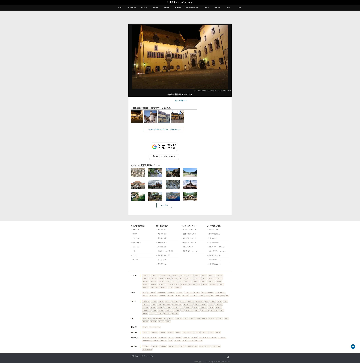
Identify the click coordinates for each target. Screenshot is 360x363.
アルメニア (183, 275)
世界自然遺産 (162, 234)
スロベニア (153, 281)
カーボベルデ (199, 301)
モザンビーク (189, 310)
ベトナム (178, 295)
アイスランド (146, 275)
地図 (228, 7)
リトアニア (145, 287)
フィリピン (170, 295)
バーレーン (145, 321)
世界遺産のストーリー (216, 260)
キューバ (171, 337)
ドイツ (181, 281)
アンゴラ (154, 301)
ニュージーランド (173, 346)
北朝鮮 (217, 295)
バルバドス (177, 340)
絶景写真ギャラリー (215, 255)
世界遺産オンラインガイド (180, 2)
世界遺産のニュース (215, 264)
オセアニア (136, 260)
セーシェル (167, 307)
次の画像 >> (180, 100)
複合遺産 (178, 7)
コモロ (159, 304)
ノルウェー (187, 281)
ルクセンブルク (155, 287)
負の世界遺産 (162, 247)
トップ (120, 7)
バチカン (203, 281)
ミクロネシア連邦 (147, 349)
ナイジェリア (203, 307)
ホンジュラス (198, 340)
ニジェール (218, 307)
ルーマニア (163, 287)
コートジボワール (188, 304)
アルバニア (175, 275)
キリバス (155, 346)
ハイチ (170, 340)
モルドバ (205, 284)
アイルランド (155, 275)
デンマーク (174, 281)
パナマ (184, 340)
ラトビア (221, 284)
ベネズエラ (205, 332)
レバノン (167, 321)
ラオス (207, 295)
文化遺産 (155, 7)
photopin (223, 90)
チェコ (167, 281)
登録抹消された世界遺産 (165, 251)
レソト (151, 313)
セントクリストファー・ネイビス (208, 337)
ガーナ (219, 301)
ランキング (144, 7)
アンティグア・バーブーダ (149, 337)
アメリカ (145, 327)
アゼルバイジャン (165, 275)
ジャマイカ (194, 337)
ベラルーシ (153, 284)
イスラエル (178, 318)
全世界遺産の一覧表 (192, 7)
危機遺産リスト (163, 242)
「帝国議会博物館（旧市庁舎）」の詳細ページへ (164, 129)
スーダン (153, 307)
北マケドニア (178, 287)
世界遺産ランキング (189, 229)
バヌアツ (182, 346)
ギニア (225, 301)
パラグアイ (190, 332)
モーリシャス (205, 310)
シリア (220, 318)
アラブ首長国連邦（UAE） (160, 318)
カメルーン (191, 301)
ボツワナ (161, 310)
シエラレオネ (218, 304)
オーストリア (153, 278)
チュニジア (189, 307)
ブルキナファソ (147, 310)
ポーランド (192, 284)
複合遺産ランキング (189, 242)
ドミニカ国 (156, 340)
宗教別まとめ (213, 238)
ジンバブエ (145, 307)
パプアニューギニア (192, 346)
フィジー (207, 346)
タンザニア (175, 307)
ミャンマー (193, 295)
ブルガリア (145, 284)
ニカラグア (163, 340)
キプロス (161, 278)
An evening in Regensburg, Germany (209, 90)
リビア (222, 310)
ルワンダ (145, 313)
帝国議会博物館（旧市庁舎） (180, 94)
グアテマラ (178, 337)
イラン (191, 318)
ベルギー (161, 284)
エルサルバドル (162, 337)
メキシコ (157, 327)
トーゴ (195, 307)
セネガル (160, 307)
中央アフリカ (158, 313)
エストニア (219, 275)
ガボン (207, 301)
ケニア (153, 304)
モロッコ (197, 310)
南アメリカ (136, 247)
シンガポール (188, 292)
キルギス (167, 278)
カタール (204, 318)
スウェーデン (212, 278)
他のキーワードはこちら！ (217, 247)
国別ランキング (188, 247)
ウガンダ (161, 301)
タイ (203, 292)
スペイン (220, 278)
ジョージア (198, 278)
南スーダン (175, 313)
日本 (222, 295)
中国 (212, 295)
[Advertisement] (216, 127)
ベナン (154, 310)
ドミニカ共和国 (147, 340)
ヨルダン (161, 321)
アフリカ (135, 255)
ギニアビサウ (146, 304)
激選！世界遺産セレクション (218, 251)
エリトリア (183, 301)
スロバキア (145, 281)
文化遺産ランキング (189, 234)
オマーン (197, 318)
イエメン (171, 318)
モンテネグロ (213, 284)
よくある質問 (162, 260)
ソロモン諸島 (163, 346)
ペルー (211, 332)
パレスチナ (153, 321)
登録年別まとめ (214, 229)
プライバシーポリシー (148, 356)
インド (144, 292)
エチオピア (175, 301)
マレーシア (185, 295)
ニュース (206, 7)
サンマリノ (190, 278)
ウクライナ (211, 275)
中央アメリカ (136, 242)
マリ (182, 310)
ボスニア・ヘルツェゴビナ (172, 284)
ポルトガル (184, 284)
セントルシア (222, 337)
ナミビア (211, 307)
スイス (204, 278)
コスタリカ (186, 337)
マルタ (199, 284)
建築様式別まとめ (214, 234)
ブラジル (197, 332)
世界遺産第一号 (214, 242)
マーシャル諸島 (216, 346)
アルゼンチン (146, 332)
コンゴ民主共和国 (176, 304)
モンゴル (200, 295)
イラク (185, 318)
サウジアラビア (213, 318)
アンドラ (190, 275)
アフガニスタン (147, 318)
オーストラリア (147, 346)
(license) (228, 90)
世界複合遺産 (162, 238)
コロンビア (170, 332)
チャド (182, 307)
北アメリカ (136, 238)
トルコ (226, 318)
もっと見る (164, 205)
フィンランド (211, 281)
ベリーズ (190, 340)
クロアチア (182, 278)
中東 (133, 251)
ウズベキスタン (161, 292)
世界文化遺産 (162, 229)
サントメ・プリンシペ (200, 304)
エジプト (167, 301)
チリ (184, 332)
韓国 (227, 295)
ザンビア (211, 304)
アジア (134, 234)
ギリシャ (174, 278)
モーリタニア (214, 310)
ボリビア (218, 332)
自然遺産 (167, 7)
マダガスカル (168, 310)
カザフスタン (171, 292)
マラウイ (177, 310)
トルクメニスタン (220, 292)
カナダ (151, 327)
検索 (239, 7)
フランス (219, 281)
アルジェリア (146, 301)
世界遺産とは (132, 7)
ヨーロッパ (136, 229)
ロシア (170, 287)
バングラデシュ (153, 295)
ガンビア (213, 301)
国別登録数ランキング (190, 251)
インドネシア (151, 292)
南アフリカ (167, 313)
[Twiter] (228, 357)
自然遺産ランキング (189, 238)
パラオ (201, 346)
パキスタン (162, 295)
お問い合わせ (135, 356)
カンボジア (179, 292)
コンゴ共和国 (166, 304)
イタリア (204, 275)
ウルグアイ (154, 332)
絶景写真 (217, 7)
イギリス (197, 275)
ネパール (145, 295)
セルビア (161, 281)
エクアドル (162, 332)
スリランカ (197, 292)
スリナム (178, 332)
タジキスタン (209, 292)
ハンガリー (195, 281)
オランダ (145, 278)
